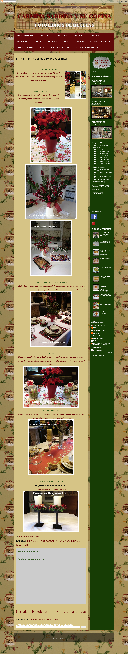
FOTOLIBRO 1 (44, 35)
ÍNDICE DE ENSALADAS (100, 161)
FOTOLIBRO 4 (95, 35)
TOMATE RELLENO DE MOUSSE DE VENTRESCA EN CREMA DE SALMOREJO (106, 288)
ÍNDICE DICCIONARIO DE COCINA (100, 146)
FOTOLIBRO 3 (78, 35)
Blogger (73, 639)
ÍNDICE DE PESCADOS (99, 157)
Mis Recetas (96, 333)
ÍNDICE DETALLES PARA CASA (102, 176)
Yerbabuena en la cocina (99, 330)
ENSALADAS (38, 41)
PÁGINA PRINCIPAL (25, 35)
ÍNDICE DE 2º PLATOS (99, 155)
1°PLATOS (67, 41)
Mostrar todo (109, 352)
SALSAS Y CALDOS (25, 47)
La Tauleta (96, 341)
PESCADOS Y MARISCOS (100, 41)
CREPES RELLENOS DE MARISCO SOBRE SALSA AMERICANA (106, 252)
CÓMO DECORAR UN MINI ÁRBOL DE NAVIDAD (106, 234)
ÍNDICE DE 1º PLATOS (99, 149)
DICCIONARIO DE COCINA (87, 47)
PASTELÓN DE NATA (106, 259)
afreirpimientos (97, 347)
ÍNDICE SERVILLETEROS (100, 180)
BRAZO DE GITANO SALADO (106, 277)
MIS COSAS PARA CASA (60, 47)
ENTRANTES (22, 41)
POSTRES (42, 47)
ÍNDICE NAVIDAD (98, 167)
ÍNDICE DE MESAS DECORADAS (102, 173)
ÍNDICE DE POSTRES (99, 153)
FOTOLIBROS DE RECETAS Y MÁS (105, 242)
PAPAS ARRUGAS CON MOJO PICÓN (105, 295)
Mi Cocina (96, 328)
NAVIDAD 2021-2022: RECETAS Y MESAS (106, 303)
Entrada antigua (74, 611)
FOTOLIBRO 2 (61, 35)
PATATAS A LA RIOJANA (104, 312)
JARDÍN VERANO (98, 182)
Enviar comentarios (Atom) (45, 619)
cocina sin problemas (98, 338)
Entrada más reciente (31, 611)
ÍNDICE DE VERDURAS (99, 159)
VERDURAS (52, 41)
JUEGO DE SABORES (99, 325)
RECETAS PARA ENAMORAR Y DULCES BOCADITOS (101, 344)
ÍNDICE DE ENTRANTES (100, 151)
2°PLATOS (80, 41)
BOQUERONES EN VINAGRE (105, 268)
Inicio (55, 611)
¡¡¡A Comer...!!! (97, 350)
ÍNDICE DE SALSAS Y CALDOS (102, 164)
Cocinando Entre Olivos (99, 336)
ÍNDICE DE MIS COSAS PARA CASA (48, 540)
